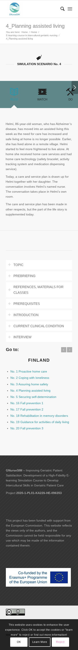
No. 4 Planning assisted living (30, 390)
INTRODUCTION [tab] (26, 315)
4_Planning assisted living (35, 26)
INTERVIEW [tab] (22, 337)
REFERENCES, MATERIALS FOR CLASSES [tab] (38, 289)
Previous (63, 349)
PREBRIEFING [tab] (24, 276)
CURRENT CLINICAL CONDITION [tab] (38, 326)
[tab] (14, 96)
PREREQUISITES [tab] (26, 303)
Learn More (39, 641)
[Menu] (70, 9)
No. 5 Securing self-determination (33, 397)
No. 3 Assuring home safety (29, 384)
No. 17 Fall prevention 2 (26, 409)
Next (75, 87)
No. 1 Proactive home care (28, 371)
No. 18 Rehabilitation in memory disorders (39, 415)
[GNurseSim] (32, 9)
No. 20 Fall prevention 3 (26, 428)
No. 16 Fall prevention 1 (26, 403)
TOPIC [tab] (18, 265)
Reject (60, 641)
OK (19, 641)
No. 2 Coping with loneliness (29, 377)
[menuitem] (60, 9)
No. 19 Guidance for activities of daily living (39, 422)
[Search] (60, 9)
